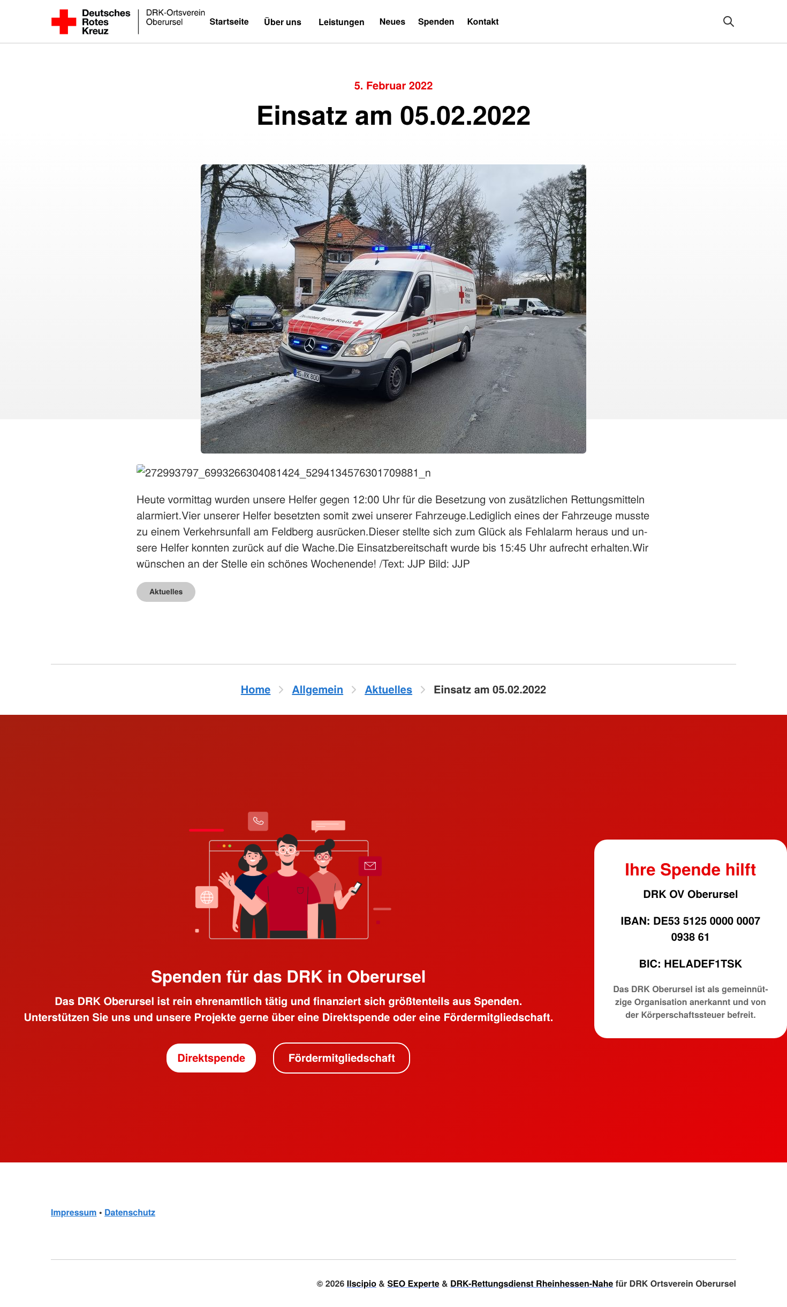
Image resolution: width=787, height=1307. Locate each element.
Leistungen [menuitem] (342, 22)
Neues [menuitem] (392, 21)
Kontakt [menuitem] (483, 21)
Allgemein (317, 689)
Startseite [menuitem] (228, 21)
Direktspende (211, 1058)
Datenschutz (129, 1212)
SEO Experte (413, 1283)
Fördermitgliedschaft (342, 1058)
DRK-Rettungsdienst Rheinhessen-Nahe (531, 1283)
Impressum (74, 1212)
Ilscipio (361, 1283)
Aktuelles (166, 591)
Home (256, 689)
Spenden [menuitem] (436, 21)
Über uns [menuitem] (282, 22)
